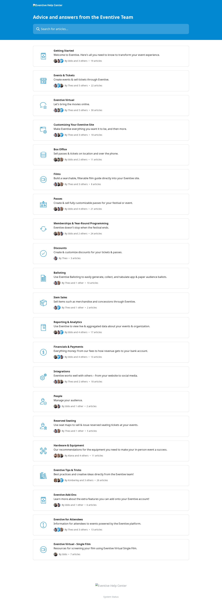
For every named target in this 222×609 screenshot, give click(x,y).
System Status (111, 596)
